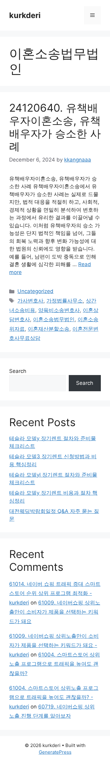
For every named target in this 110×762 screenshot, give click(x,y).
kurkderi (25, 15)
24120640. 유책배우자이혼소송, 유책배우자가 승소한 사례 (55, 127)
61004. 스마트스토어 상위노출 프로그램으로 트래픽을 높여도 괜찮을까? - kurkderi (53, 697)
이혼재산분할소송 (48, 329)
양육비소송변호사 (59, 310)
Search (17, 371)
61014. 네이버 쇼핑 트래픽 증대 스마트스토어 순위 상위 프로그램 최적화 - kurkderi (55, 593)
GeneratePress (55, 752)
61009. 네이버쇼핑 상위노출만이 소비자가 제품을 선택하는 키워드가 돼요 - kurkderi (54, 645)
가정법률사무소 (64, 301)
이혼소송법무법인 (54, 319)
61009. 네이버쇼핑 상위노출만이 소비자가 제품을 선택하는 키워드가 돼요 (54, 612)
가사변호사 (30, 301)
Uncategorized (35, 291)
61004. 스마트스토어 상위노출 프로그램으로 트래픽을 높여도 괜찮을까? (54, 664)
